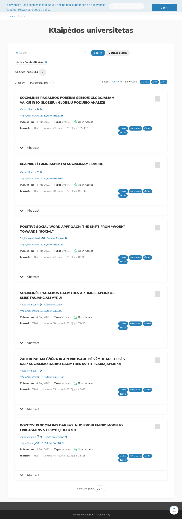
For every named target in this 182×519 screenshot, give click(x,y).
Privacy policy (103, 514)
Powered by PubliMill (82, 514)
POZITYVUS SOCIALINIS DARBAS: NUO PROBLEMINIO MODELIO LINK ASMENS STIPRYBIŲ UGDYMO (71, 427)
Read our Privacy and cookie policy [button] (28, 9)
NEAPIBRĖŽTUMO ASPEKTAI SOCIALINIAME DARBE (61, 164)
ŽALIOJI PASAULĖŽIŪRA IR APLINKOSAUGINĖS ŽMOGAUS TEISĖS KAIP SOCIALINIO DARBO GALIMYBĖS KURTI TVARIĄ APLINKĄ (72, 361)
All (113, 81)
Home (12, 16)
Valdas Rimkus (28, 109)
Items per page (85, 488)
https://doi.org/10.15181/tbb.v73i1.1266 (41, 244)
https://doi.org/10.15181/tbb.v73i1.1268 (41, 115)
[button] (174, 510)
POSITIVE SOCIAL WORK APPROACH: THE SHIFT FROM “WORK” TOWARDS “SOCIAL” (72, 229)
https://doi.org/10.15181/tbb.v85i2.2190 (41, 377)
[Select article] (157, 97)
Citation (145, 82)
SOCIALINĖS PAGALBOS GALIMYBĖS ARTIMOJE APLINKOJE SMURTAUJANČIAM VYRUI (67, 295)
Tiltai (35, 128)
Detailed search (118, 53)
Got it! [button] (164, 7)
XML (164, 82)
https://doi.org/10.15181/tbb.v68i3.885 (41, 311)
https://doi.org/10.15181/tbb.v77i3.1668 (41, 443)
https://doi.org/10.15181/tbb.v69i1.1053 (41, 178)
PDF (156, 82)
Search (98, 53)
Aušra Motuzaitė (53, 304)
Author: (29, 62)
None (119, 81)
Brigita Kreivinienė (30, 238)
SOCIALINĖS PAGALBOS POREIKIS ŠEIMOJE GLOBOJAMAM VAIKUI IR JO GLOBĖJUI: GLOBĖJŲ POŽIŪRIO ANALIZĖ (67, 100)
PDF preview (135, 128)
